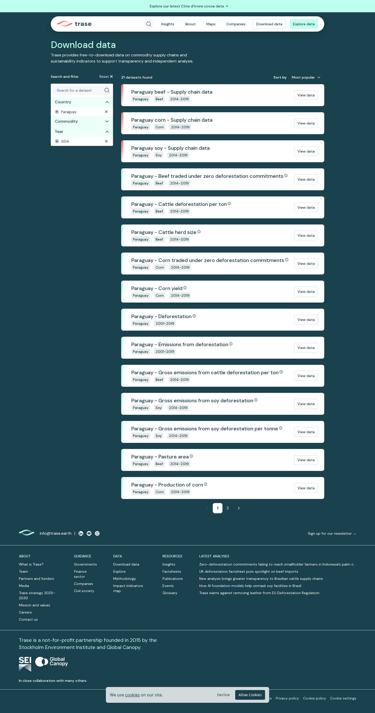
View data (306, 95)
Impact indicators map (128, 588)
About (190, 24)
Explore (119, 571)
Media (24, 585)
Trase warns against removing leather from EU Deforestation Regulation (259, 593)
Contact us (28, 619)
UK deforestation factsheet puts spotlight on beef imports (248, 571)
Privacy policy (287, 698)
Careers (25, 612)
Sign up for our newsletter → (332, 533)
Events (168, 585)
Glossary (169, 593)
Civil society (84, 591)
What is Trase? (31, 564)
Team (23, 571)
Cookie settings (343, 698)
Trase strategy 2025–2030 (37, 595)
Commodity (66, 121)
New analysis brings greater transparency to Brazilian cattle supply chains (261, 578)
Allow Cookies (250, 694)
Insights (167, 24)
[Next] (239, 508)
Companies (235, 24)
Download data (269, 24)
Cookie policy (314, 698)
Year (59, 131)
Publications (172, 578)
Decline (223, 694)
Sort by (279, 77)
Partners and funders (36, 578)
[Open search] (149, 24)
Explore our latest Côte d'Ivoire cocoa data (187, 6)
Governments (85, 564)
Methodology (124, 578)
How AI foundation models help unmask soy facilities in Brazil (250, 585)
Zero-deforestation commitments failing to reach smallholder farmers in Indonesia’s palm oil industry (277, 564)
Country (63, 102)
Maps (211, 24)
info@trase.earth (55, 533)
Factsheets (171, 571)
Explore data (304, 24)
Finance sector (80, 574)
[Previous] (207, 508)
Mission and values (34, 605)
